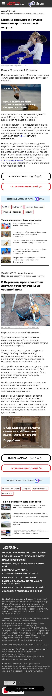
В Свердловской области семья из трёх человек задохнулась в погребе (21, 431)
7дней (22, 136)
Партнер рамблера (25, 683)
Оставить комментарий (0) (26, 186)
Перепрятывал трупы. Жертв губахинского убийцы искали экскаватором (30, 532)
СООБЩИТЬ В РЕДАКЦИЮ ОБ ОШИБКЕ (22, 591)
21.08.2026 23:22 (8, 273)
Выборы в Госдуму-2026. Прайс (19, 577)
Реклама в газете (35, 556)
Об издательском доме (15, 552)
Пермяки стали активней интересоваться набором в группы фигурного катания (30, 242)
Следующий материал (25, 689)
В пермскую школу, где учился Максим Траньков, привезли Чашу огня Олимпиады (29, 260)
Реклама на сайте (12, 556)
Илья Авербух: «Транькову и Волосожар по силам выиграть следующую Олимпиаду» (29, 234)
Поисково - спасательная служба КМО (20, 327)
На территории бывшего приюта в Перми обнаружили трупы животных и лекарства (30, 515)
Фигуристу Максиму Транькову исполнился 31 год (26, 225)
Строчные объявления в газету (20, 573)
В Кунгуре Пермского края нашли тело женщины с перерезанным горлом (29, 506)
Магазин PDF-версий (14, 560)
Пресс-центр (38, 552)
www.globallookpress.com (13, 65)
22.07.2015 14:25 (8, 11)
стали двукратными (12, 160)
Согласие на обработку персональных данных (24, 649)
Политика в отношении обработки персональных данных (19, 652)
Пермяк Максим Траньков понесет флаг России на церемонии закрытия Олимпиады (29, 251)
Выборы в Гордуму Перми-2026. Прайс (23, 587)
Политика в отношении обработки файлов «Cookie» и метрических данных (23, 657)
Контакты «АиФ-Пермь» (15, 570)
